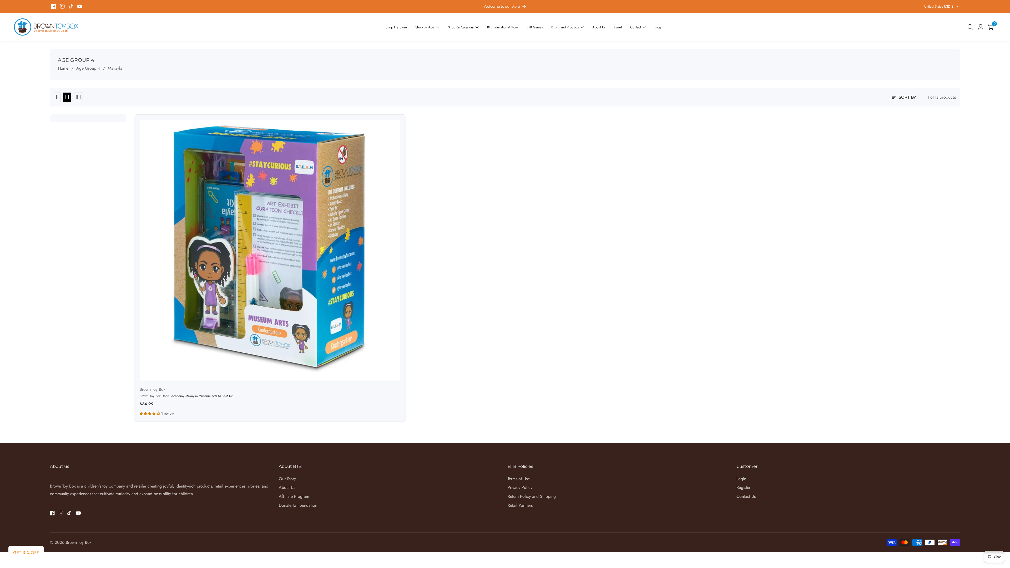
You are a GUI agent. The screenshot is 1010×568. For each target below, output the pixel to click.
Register (743, 487)
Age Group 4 (88, 68)
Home (63, 68)
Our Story (287, 479)
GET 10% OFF (26, 553)
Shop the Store (408, 27)
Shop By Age (434, 27)
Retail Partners (520, 505)
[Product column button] (57, 97)
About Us (590, 27)
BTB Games (532, 27)
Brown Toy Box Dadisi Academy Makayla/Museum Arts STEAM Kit (186, 396)
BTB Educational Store (503, 27)
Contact (624, 27)
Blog (645, 27)
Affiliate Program (294, 496)
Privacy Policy (520, 487)
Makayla (115, 68)
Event (607, 27)
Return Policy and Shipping (532, 496)
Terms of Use (519, 479)
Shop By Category (466, 27)
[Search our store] (972, 27)
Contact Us (746, 496)
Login (741, 479)
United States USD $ (939, 6)
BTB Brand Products (560, 27)
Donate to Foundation (298, 505)
